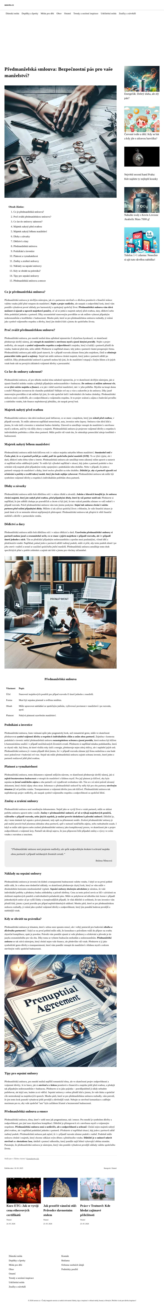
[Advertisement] (82, 34)
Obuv (59, 13)
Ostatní (67, 13)
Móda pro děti (47, 13)
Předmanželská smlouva (25, 246)
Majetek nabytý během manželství (30, 231)
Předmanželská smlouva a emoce (29, 280)
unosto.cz (9, 5)
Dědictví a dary (20, 241)
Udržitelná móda (108, 13)
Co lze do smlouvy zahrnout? (27, 221)
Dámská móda (12, 13)
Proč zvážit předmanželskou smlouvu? (32, 216)
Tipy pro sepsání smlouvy (26, 275)
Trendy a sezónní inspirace (85, 13)
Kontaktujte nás (32, 1158)
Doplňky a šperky (30, 13)
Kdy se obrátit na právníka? (26, 270)
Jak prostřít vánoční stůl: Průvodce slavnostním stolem (60, 1210)
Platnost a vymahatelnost (25, 256)
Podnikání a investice (23, 251)
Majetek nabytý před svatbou (27, 226)
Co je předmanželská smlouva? (28, 211)
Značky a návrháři (127, 13)
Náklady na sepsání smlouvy (27, 266)
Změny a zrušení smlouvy (26, 261)
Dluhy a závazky (21, 236)
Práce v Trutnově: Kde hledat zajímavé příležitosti (95, 1210)
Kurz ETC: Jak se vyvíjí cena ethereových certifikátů (23, 1210)
